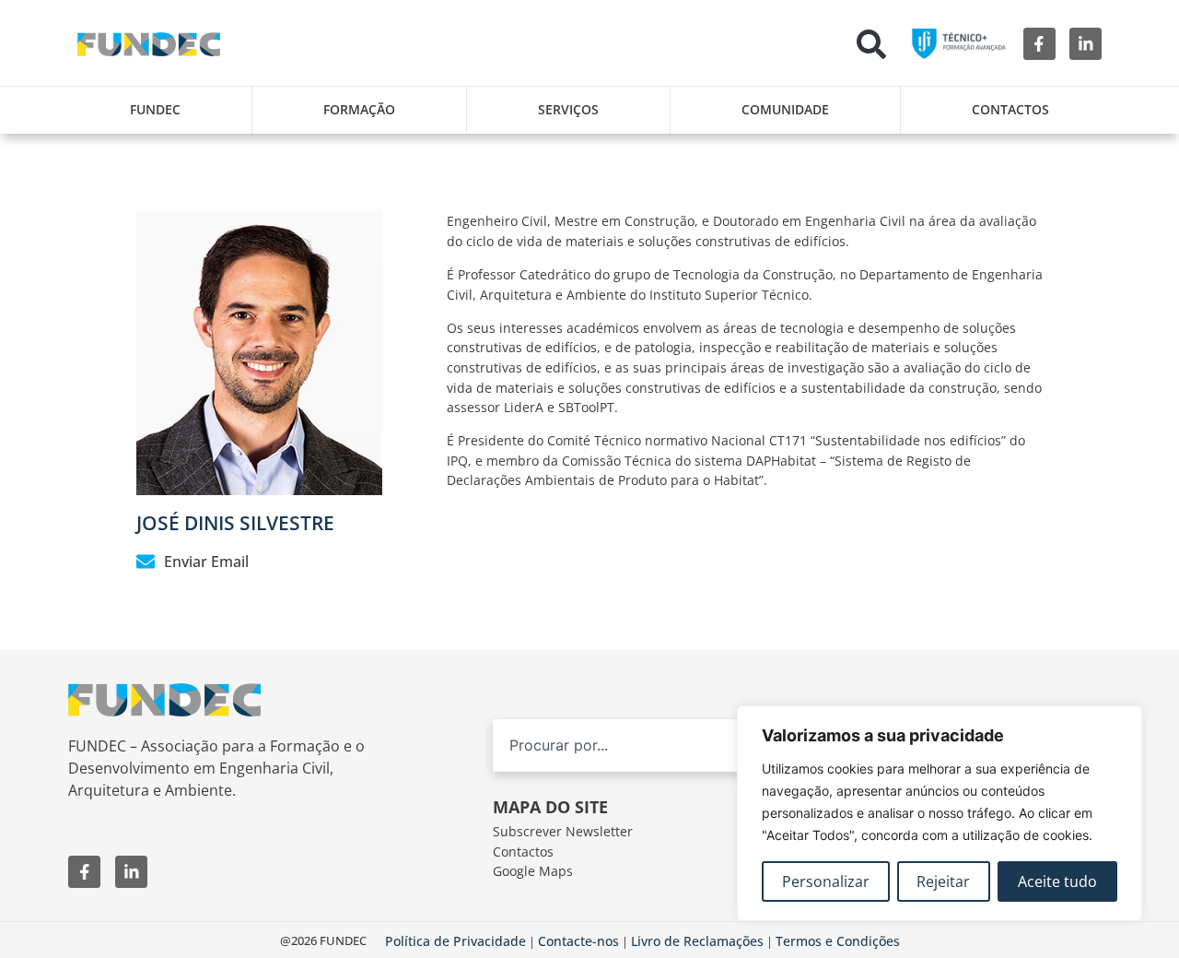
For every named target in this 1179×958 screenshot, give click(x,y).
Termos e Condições (838, 941)
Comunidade (785, 109)
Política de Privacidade (455, 941)
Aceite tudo (1057, 881)
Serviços (568, 109)
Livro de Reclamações (697, 941)
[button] (871, 44)
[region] (939, 813)
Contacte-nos (578, 941)
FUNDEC (155, 109)
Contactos (1010, 109)
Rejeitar (943, 881)
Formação (359, 109)
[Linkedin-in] (1085, 44)
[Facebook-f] (1039, 44)
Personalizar (826, 881)
